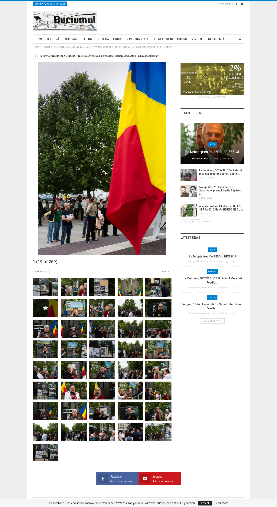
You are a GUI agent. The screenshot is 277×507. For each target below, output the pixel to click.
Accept (205, 503)
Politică (102, 39)
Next (165, 271)
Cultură (53, 39)
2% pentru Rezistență (208, 39)
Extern (87, 39)
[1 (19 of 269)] (45, 287)
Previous (42, 271)
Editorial (70, 39)
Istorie (182, 39)
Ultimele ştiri (163, 39)
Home (38, 39)
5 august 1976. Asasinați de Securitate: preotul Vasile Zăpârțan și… (220, 190)
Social (118, 39)
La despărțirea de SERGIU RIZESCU (212, 152)
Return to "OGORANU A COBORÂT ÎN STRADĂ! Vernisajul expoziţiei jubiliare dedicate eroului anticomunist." (99, 56)
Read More (221, 503)
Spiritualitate (137, 39)
